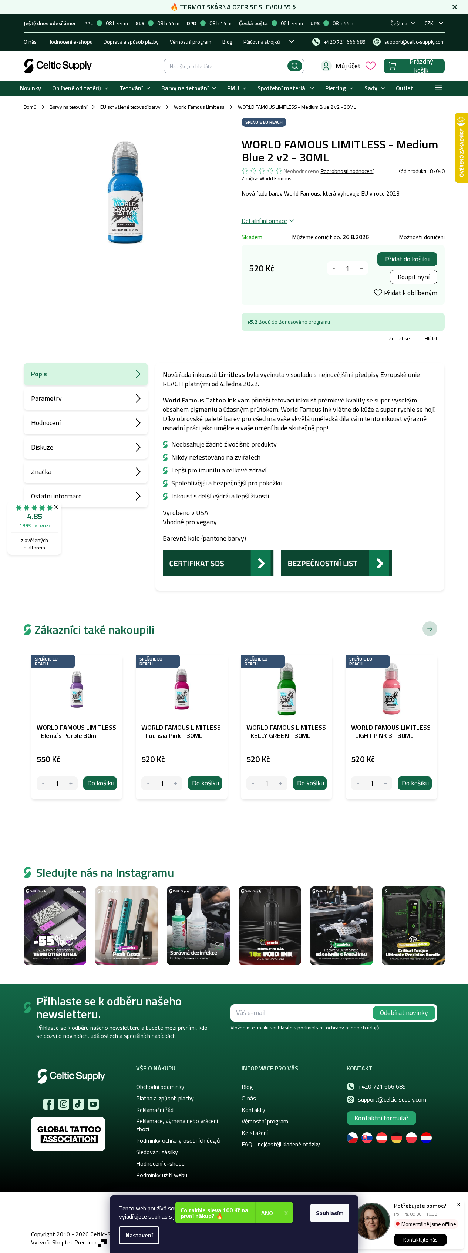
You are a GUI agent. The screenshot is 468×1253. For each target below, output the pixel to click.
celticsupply (63, 1104)
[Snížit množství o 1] (334, 268)
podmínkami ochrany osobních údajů (338, 1027)
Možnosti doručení (422, 237)
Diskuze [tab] (42, 447)
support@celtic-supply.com (392, 1099)
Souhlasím (330, 1213)
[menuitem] (30, 88)
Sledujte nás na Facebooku (48, 1104)
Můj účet (348, 66)
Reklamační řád (155, 1110)
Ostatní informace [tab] (56, 496)
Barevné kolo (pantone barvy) (204, 538)
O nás (30, 42)
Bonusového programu (304, 321)
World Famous (276, 178)
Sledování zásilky (157, 1152)
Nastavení (139, 1235)
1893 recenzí (34, 525)
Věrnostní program (190, 42)
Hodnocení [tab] (46, 423)
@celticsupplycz (78, 1104)
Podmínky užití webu (161, 1175)
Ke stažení (255, 1133)
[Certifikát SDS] (218, 562)
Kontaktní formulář (381, 1118)
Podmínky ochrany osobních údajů (178, 1140)
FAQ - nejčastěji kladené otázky (281, 1144)
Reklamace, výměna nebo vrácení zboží (177, 1125)
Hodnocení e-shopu (70, 42)
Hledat (294, 65)
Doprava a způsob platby (131, 42)
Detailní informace (264, 220)
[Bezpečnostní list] (337, 562)
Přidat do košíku (407, 259)
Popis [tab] (39, 374)
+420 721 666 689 (382, 1086)
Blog (227, 42)
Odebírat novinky (404, 1013)
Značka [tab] (41, 472)
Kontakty (253, 1110)
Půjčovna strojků (261, 42)
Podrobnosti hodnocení (347, 171)
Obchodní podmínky (160, 1087)
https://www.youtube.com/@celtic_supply (93, 1104)
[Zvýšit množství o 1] (361, 268)
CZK (429, 23)
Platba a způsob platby (165, 1098)
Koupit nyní (414, 277)
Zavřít (284, 339)
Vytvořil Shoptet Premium (64, 1242)
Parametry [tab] (46, 398)
